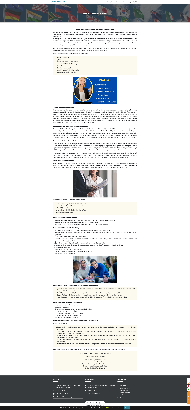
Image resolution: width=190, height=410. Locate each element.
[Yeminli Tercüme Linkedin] (87, 403)
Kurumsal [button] (96, 2)
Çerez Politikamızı (107, 408)
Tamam (127, 408)
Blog (129, 2)
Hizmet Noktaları (124, 392)
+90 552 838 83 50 (60, 390)
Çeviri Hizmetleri (108, 2)
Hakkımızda (123, 395)
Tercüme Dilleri (121, 2)
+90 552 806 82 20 (93, 393)
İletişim (135, 2)
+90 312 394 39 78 (61, 393)
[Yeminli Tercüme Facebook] (90, 403)
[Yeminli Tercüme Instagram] (93, 403)
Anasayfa (122, 386)
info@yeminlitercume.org (63, 397)
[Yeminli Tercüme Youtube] (99, 403)
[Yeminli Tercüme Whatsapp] (102, 403)
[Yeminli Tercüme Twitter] (96, 403)
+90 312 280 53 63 (93, 390)
